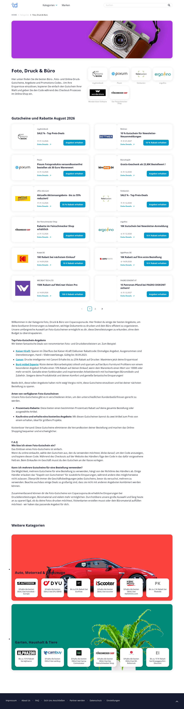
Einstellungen (113, 700)
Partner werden (77, 700)
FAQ (37, 700)
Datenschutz (96, 700)
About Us (26, 700)
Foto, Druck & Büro (40, 15)
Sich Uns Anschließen (54, 700)
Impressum (11, 700)
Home (14, 15)
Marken (66, 5)
